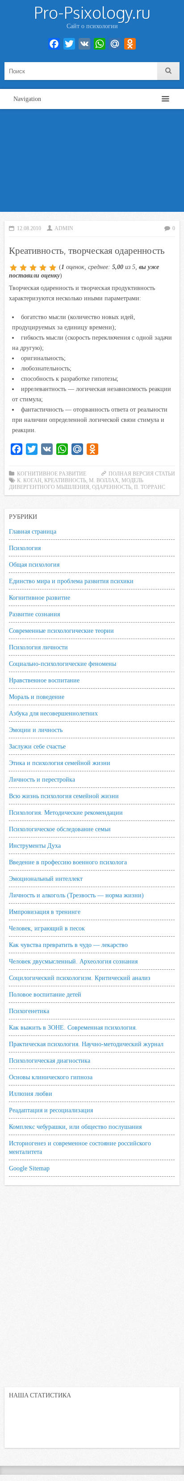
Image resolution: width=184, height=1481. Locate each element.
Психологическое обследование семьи (60, 829)
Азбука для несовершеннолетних (53, 713)
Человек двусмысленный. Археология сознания (73, 961)
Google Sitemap (29, 1168)
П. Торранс (149, 487)
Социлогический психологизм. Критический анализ (80, 977)
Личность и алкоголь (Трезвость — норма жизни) (76, 895)
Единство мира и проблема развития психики (71, 581)
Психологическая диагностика (49, 1060)
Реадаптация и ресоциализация (51, 1110)
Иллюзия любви (30, 1093)
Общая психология (34, 564)
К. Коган (29, 480)
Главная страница (32, 531)
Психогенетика (29, 1010)
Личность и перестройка (42, 779)
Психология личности (38, 647)
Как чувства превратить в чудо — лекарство (68, 944)
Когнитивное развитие (51, 473)
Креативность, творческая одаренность (87, 250)
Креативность (65, 480)
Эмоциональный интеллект (46, 878)
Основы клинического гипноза (50, 1077)
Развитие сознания (34, 614)
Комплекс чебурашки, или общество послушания (75, 1126)
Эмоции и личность (36, 729)
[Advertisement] (92, 163)
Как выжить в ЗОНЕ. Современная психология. (73, 1027)
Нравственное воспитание (44, 680)
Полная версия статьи (142, 473)
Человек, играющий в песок (47, 928)
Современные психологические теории (61, 630)
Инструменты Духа (35, 845)
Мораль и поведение (36, 696)
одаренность (111, 487)
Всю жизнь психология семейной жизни (64, 795)
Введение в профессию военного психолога (68, 862)
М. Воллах (104, 480)
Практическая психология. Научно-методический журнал (86, 1044)
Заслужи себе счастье (37, 746)
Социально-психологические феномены (62, 663)
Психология (25, 547)
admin (63, 228)
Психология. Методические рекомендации (66, 812)
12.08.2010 (29, 228)
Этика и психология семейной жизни (59, 762)
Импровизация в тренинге (44, 911)
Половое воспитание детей (45, 994)
